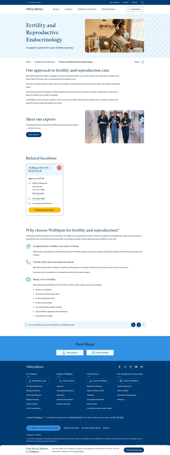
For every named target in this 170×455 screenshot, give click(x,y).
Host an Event (92, 404)
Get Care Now (114, 2)
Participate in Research (95, 399)
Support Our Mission (94, 386)
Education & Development (126, 395)
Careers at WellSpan (130, 381)
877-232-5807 (118, 417)
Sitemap (106, 428)
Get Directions (38, 193)
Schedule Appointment (44, 210)
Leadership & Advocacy (65, 391)
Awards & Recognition (65, 399)
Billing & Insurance (33, 391)
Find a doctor (33, 135)
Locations (68, 9)
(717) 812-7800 (38, 199)
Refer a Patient (122, 391)
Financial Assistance (33, 395)
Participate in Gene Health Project (99, 408)
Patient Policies (32, 404)
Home (28, 62)
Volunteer (90, 395)
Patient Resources (108, 9)
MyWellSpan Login (39, 381)
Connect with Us (69, 381)
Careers (125, 2)
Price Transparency (33, 408)
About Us (60, 386)
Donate (134, 2)
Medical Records (32, 399)
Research (120, 399)
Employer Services (63, 404)
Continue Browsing (134, 450)
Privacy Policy (78, 451)
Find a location (102, 353)
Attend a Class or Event (95, 391)
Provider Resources (124, 386)
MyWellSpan (136, 9)
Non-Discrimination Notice (91, 428)
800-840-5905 (75, 417)
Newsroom (61, 395)
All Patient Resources (34, 386)
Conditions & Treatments (87, 9)
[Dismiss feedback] (143, 324)
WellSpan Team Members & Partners (44, 428)
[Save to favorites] (59, 167)
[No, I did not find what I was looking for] (139, 325)
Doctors (56, 9)
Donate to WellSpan (100, 381)
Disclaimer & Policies (71, 428)
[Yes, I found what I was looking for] (133, 325)
